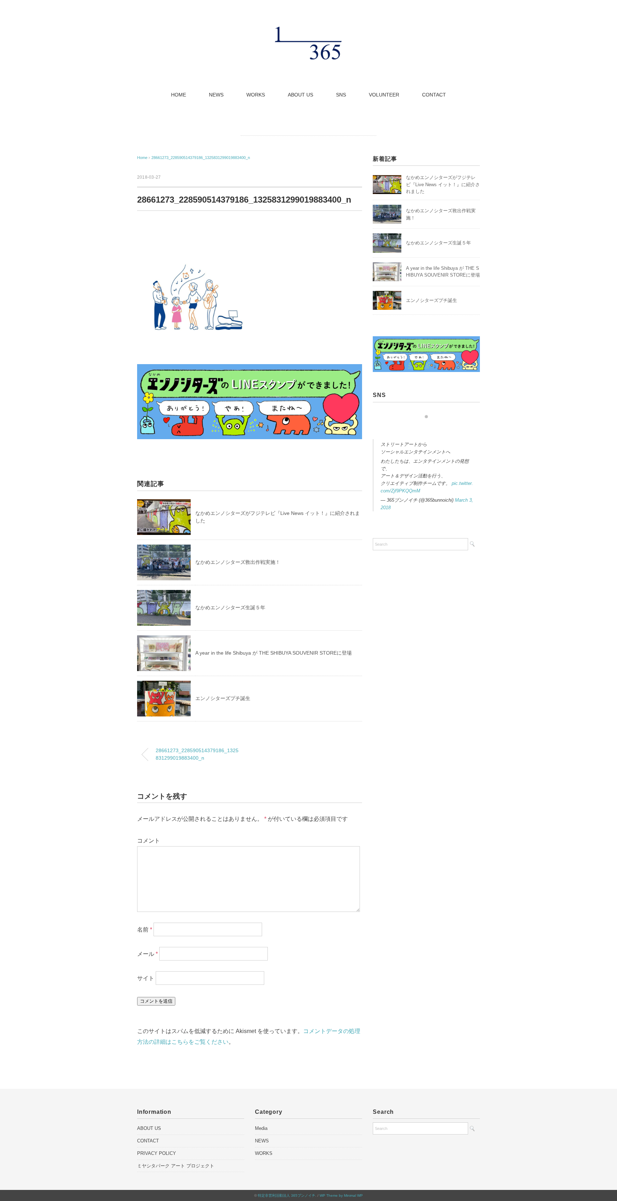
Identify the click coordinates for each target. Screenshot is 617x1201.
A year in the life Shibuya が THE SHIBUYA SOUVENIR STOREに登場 (273, 653)
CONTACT (434, 95)
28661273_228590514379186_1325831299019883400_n (200, 157)
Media (261, 1128)
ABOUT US (300, 95)
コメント (148, 841)
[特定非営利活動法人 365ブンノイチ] (308, 30)
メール (147, 954)
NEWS (216, 95)
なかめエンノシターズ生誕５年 (230, 607)
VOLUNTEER (384, 95)
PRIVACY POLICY (156, 1153)
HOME (178, 95)
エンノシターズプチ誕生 (222, 698)
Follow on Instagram (429, 429)
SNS (341, 95)
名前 (144, 930)
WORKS (255, 95)
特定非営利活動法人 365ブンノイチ (286, 1195)
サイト (145, 978)
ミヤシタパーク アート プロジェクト (175, 1165)
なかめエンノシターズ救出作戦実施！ (237, 562)
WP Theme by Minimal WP (341, 1195)
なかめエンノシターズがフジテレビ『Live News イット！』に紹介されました (443, 184)
